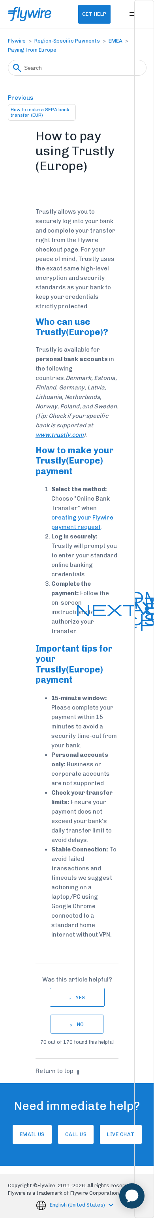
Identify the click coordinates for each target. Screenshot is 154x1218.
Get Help (94, 14)
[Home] (30, 14)
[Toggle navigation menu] (132, 14)
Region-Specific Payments (67, 41)
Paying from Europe (32, 50)
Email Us (32, 1134)
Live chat (121, 1134)
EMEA (115, 41)
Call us (76, 1134)
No (80, 1024)
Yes (80, 997)
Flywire (17, 41)
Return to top (54, 1071)
